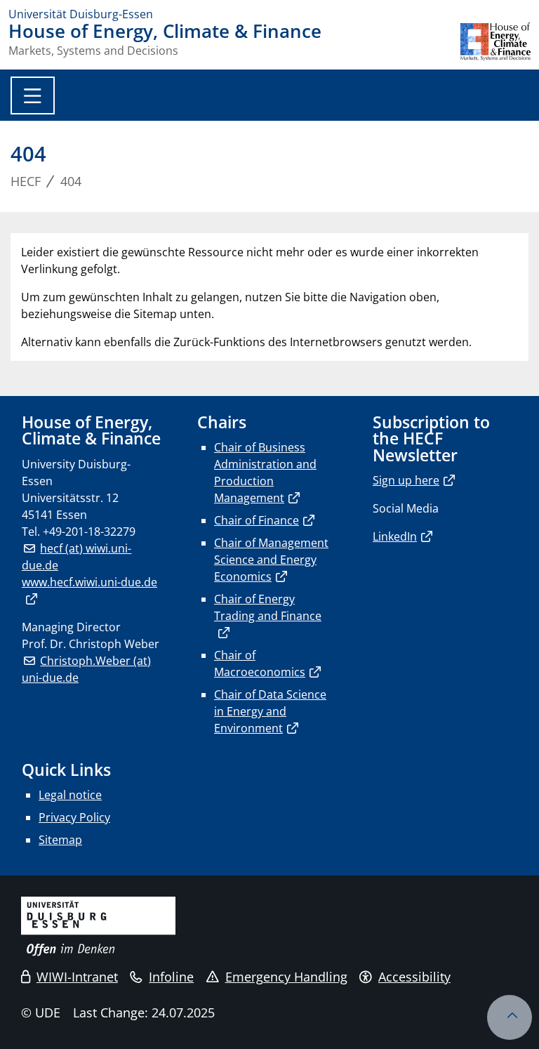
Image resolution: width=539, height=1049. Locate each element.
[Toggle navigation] (33, 95)
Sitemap (60, 839)
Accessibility (414, 976)
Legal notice (70, 795)
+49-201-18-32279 (89, 531)
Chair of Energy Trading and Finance (267, 607)
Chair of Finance (256, 520)
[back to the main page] (495, 41)
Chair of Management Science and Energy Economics (271, 559)
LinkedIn (395, 536)
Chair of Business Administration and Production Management (265, 473)
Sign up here (406, 480)
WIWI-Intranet (77, 976)
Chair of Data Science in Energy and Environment (270, 711)
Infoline (171, 976)
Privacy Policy (74, 817)
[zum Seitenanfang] (509, 1017)
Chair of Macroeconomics (259, 663)
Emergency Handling (286, 976)
